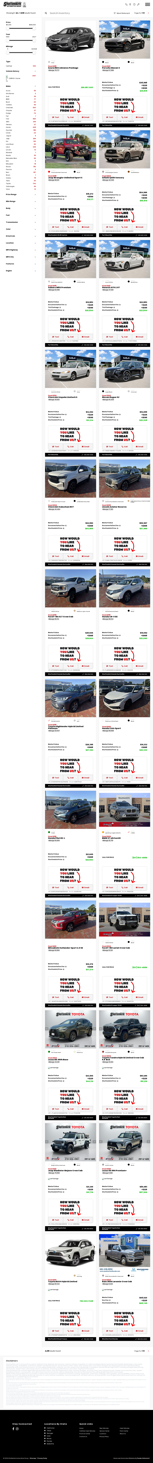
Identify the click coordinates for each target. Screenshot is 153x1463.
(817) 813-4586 (139, 857)
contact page (10, 1403)
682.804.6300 (142, 1339)
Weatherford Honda (110, 1339)
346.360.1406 (142, 125)
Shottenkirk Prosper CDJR (112, 895)
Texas (49, 1431)
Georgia (50, 1433)
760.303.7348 (86, 1301)
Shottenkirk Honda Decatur (58, 125)
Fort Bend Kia (107, 125)
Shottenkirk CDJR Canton (57, 235)
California (50, 1428)
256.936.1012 (89, 564)
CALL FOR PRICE (54, 87)
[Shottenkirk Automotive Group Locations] (132, 4)
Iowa (48, 1436)
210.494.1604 (88, 1118)
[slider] (7, 28)
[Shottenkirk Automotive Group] (14, 4)
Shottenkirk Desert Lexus (57, 1339)
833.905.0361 (88, 235)
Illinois (49, 1438)
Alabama (50, 1444)
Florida (49, 1441)
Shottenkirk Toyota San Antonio (57, 1117)
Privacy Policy (32, 1384)
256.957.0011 (87, 87)
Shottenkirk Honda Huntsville (59, 564)
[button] (94, 39)
